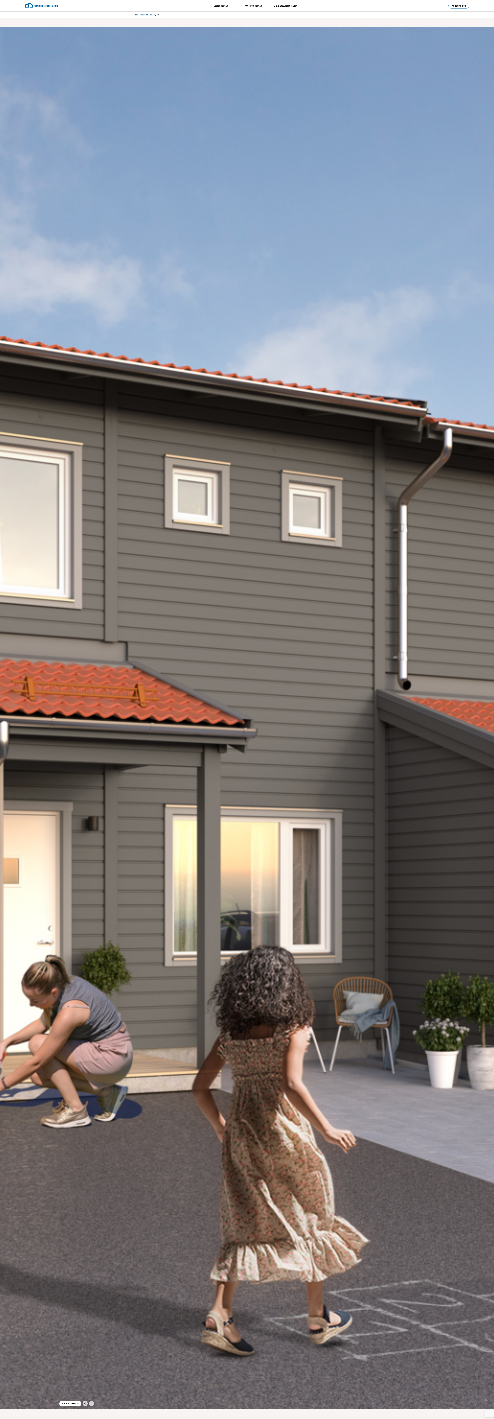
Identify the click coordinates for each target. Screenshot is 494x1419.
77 (153, 15)
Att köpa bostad (253, 5)
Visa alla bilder (70, 1403)
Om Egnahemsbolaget (285, 5)
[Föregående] (85, 1403)
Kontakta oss (459, 6)
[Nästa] (91, 1403)
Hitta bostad (221, 5)
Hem (136, 15)
